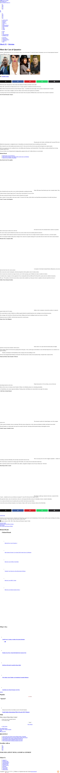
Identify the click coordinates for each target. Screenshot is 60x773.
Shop (1, 2)
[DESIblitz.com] (3, 1)
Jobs (3, 0)
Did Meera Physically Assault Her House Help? (11, 665)
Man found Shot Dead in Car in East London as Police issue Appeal (14, 737)
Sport (3, 27)
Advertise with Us (5, 39)
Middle (3, 728)
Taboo (3, 28)
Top (0, 728)
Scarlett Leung (5, 76)
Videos (7, 0)
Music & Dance (5, 26)
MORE (1, 692)
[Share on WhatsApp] (42, 81)
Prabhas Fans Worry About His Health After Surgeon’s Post (14, 652)
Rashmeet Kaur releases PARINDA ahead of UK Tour (12, 739)
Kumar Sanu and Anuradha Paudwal (9, 719)
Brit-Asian (4, 21)
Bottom (6, 728)
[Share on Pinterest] (30, 81)
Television (11, 44)
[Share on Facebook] (18, 81)
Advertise (4, 2)
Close (1, 730)
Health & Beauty (5, 25)
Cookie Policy (5, 768)
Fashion (3, 22)
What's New (2, 729)
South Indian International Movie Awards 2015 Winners (16, 712)
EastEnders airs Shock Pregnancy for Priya (11, 689)
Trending (9, 729)
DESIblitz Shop (5, 761)
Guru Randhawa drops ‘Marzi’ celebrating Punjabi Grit (12, 738)
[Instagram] (2, 7)
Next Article (2, 525)
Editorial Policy (5, 769)
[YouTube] (2, 8)
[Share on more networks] (54, 81)
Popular (6, 729)
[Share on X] (6, 81)
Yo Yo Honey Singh (5, 720)
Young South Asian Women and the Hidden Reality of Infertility (14, 736)
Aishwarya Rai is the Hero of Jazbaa (7, 524)
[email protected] (33, 771)
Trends (3, 29)
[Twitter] (2, 5)
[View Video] (5, 641)
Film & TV (4, 23)
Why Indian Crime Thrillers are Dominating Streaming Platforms (15, 677)
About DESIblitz (5, 34)
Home (3, 31)
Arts (5, 0)
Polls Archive (4, 726)
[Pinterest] (2, 6)
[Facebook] (2, 4)
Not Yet (29, 11)
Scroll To (2, 731)
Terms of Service (5, 765)
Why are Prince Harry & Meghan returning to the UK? (12, 740)
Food (3, 24)
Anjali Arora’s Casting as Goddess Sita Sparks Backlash (13, 639)
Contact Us (8, 2)
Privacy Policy (5, 38)
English (7, 772)
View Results (30, 724)
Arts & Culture (5, 19)
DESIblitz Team (5, 35)
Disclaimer (4, 37)
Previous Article (3, 523)
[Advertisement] (20, 104)
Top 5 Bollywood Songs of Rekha (6, 526)
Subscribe (38, 11)
